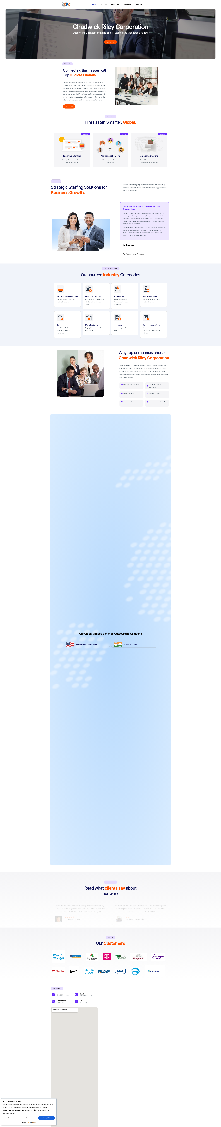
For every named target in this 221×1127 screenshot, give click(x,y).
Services (103, 4)
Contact (138, 4)
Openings (127, 4)
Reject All (29, 1118)
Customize (11, 1118)
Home (93, 4)
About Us (115, 4)
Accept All (46, 1118)
